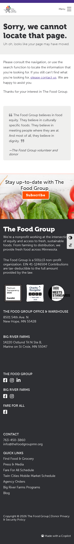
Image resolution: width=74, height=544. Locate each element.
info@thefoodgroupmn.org (23, 444)
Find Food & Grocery (18, 459)
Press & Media (13, 464)
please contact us (43, 77)
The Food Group (38, 516)
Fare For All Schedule (18, 470)
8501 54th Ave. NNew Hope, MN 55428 (19, 319)
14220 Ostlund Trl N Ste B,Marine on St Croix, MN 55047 (25, 344)
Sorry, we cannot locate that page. (35, 31)
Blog (6, 493)
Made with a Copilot (57, 536)
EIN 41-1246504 (35, 264)
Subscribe (35, 195)
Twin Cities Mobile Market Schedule (29, 476)
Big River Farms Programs (21, 487)
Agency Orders (14, 482)
